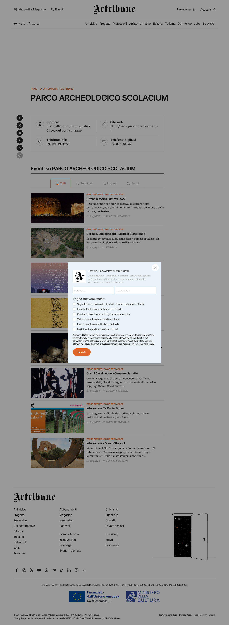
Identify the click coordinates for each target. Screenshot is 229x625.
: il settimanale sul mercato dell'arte (99, 309)
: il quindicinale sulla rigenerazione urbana (103, 314)
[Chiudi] (155, 267)
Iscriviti (82, 352)
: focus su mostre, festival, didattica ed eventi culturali (110, 304)
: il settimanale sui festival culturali (97, 329)
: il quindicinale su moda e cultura (98, 319)
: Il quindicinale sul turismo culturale (98, 324)
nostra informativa (121, 338)
